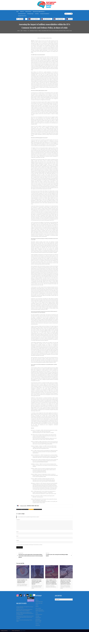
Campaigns (37, 616)
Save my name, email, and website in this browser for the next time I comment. (29, 544)
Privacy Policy (38, 625)
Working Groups (30, 13)
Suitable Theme (22, 630)
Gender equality (31, 509)
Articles (37, 612)
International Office (21, 13)
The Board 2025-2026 (39, 601)
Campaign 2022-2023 (25, 509)
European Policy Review (44, 13)
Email (17, 536)
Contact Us (37, 623)
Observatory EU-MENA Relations (38, 11)
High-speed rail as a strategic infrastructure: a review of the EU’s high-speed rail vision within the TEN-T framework (25, 617)
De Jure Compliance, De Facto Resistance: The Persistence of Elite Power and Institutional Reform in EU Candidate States (24, 613)
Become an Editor (38, 620)
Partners (37, 604)
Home (17, 11)
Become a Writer (38, 621)
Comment (18, 519)
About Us (22, 11)
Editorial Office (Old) (39, 603)
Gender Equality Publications (38, 509)
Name (17, 531)
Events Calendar (38, 608)
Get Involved (38, 619)
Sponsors (37, 606)
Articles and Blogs (19, 509)
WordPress (10, 630)
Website (17, 540)
